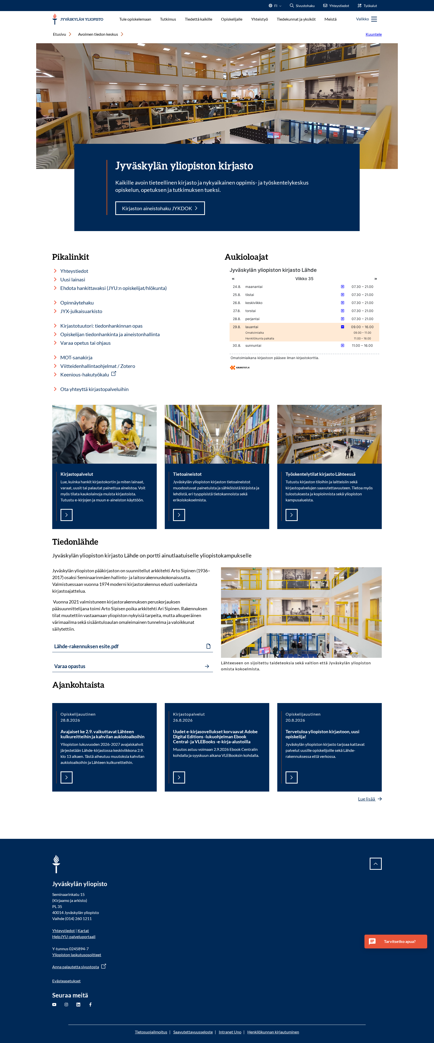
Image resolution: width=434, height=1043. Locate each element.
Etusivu (59, 34)
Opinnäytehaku (77, 302)
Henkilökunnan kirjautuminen (273, 1031)
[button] (395, 941)
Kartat (83, 930)
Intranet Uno (230, 1031)
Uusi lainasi (72, 279)
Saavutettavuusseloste (193, 1031)
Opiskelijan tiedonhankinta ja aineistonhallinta (110, 334)
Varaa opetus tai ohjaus (85, 343)
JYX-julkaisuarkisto (81, 311)
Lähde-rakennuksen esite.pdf (86, 646)
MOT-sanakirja (76, 357)
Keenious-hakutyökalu (84, 374)
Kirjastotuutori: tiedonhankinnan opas (101, 326)
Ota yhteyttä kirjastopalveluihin (94, 389)
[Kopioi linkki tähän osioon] (103, 541)
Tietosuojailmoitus (151, 1031)
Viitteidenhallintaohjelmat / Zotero (97, 366)
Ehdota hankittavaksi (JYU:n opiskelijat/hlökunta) (113, 288)
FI (276, 7)
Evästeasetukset (66, 980)
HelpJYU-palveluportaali (73, 936)
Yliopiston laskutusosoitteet (76, 954)
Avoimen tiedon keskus (98, 34)
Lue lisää (367, 799)
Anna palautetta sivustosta (75, 966)
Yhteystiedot (74, 271)
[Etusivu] (77, 19)
